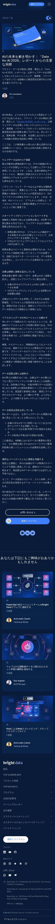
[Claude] (20, 863)
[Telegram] (15, 875)
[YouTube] (10, 852)
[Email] (10, 875)
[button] (15, 839)
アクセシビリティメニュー (15, 919)
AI (12, 18)
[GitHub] (15, 852)
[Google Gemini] (15, 863)
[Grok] (26, 863)
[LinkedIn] (4, 852)
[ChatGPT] (4, 863)
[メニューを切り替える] (49, 4)
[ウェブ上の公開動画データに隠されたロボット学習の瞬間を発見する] (27, 646)
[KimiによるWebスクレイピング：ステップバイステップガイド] (27, 708)
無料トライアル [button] (36, 4)
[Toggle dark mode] (49, 18)
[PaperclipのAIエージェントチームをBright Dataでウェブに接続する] (27, 584)
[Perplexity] (10, 863)
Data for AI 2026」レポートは (31, 121)
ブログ (5, 18)
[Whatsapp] (4, 875)
